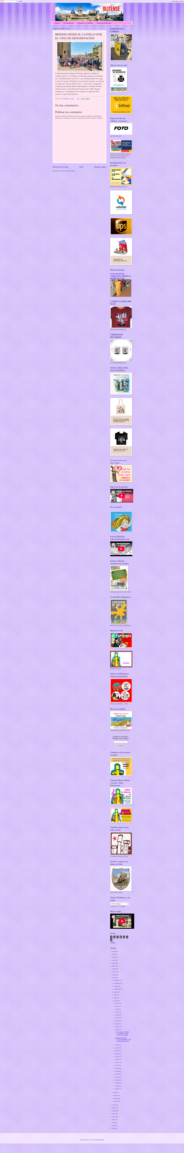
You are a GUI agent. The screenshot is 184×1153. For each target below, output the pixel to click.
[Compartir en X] (85, 99)
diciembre (117, 980)
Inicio (57, 23)
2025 (113, 954)
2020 (113, 969)
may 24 (117, 1021)
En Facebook (69, 23)
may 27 (117, 1012)
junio (115, 998)
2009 (113, 1125)
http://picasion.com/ (115, 136)
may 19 (117, 1045)
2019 (113, 972)
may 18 (117, 1048)
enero (115, 1101)
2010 (113, 1122)
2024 (113, 957)
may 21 (117, 1027)
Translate (123, 906)
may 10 (117, 1065)
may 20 (117, 1029)
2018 (113, 975)
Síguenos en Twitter (85, 23)
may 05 (117, 1080)
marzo (116, 1095)
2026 (113, 951)
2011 (113, 1119)
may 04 (117, 1083)
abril (115, 1092)
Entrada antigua (100, 167)
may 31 (117, 1003)
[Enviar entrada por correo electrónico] (78, 99)
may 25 (117, 1018)
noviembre (117, 983)
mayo (115, 1001)
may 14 (117, 1059)
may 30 (117, 1006)
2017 (113, 978)
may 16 (117, 1054)
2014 (113, 1111)
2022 (113, 963)
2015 (113, 1108)
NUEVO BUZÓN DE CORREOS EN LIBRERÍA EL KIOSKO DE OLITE (120, 276)
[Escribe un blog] (83, 99)
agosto (116, 992)
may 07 (117, 1074)
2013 (113, 1114)
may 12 (117, 1062)
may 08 (117, 1071)
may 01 (117, 1089)
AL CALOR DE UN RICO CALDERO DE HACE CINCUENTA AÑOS (122, 1033)
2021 (113, 966)
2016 (113, 1105)
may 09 (117, 1068)
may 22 (117, 1024)
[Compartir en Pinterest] (89, 99)
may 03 (117, 1086)
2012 (113, 1117)
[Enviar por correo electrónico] (81, 99)
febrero (116, 1098)
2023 (113, 960)
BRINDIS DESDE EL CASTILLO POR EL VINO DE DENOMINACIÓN (123, 1039)
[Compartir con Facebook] (87, 99)
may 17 (117, 1051)
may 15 (117, 1056)
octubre (116, 986)
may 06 (117, 1077)
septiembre (117, 989)
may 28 (117, 1009)
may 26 (117, 1015)
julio (115, 995)
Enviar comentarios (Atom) (67, 171)
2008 (113, 1128)
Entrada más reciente (61, 167)
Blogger (102, 1140)
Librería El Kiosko (104, 23)
